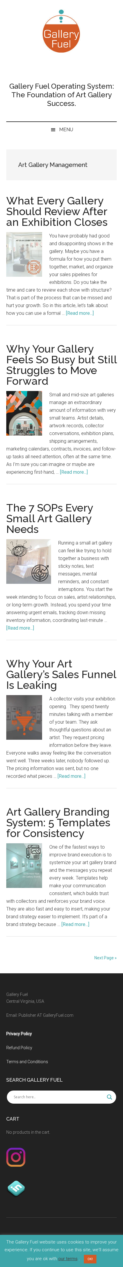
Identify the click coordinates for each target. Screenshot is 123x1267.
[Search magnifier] (109, 1097)
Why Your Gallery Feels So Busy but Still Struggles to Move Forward (61, 364)
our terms (68, 1258)
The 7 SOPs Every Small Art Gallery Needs (49, 518)
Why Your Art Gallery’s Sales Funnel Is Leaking (61, 674)
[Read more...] (80, 313)
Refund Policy (19, 1047)
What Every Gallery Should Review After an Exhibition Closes (56, 211)
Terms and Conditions (27, 1061)
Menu (66, 129)
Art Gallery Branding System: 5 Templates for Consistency (58, 822)
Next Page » (105, 957)
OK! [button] (90, 1259)
